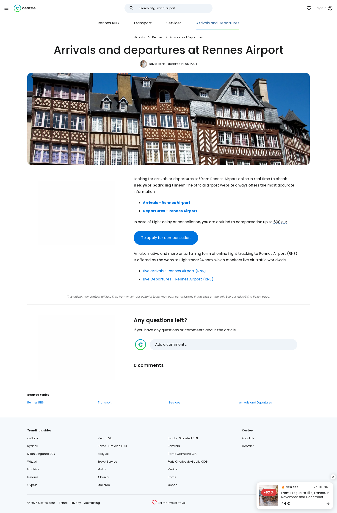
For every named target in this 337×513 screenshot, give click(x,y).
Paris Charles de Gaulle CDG (187, 462)
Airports (139, 37)
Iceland (32, 477)
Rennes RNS (108, 23)
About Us (248, 438)
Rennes (157, 37)
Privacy (76, 503)
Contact (248, 446)
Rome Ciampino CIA (182, 454)
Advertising (92, 503)
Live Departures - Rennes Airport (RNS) (178, 279)
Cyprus (32, 485)
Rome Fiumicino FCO (112, 446)
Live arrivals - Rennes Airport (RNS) (174, 271)
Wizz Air (32, 462)
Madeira (33, 469)
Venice (172, 469)
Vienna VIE (105, 438)
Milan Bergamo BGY (41, 454)
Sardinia (174, 446)
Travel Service (107, 462)
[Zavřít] (333, 477)
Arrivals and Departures (217, 23)
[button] (6, 8)
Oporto (172, 485)
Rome (172, 477)
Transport (142, 23)
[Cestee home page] (25, 8)
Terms (63, 503)
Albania (103, 477)
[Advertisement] (76, 213)
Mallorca (104, 485)
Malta (102, 469)
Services (174, 23)
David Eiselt (157, 64)
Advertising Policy (249, 297)
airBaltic (33, 438)
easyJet (103, 454)
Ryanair (32, 446)
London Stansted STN (183, 438)
